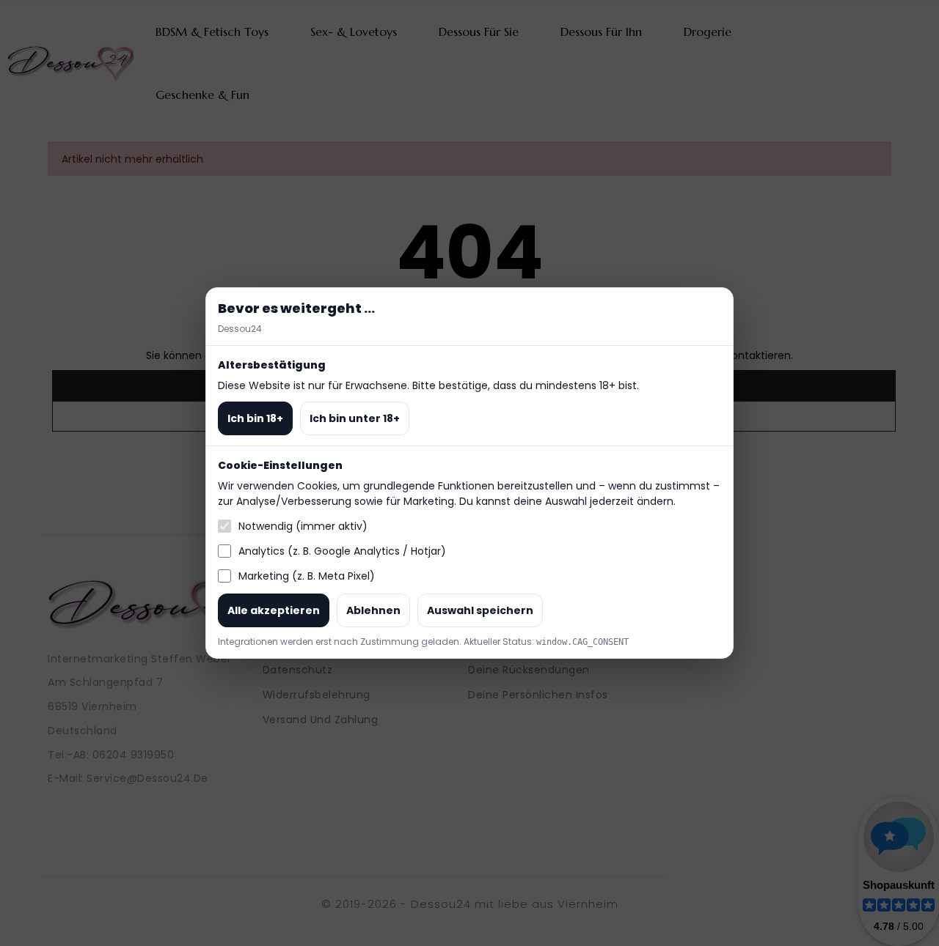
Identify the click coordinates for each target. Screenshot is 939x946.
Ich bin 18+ (255, 418)
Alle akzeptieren (273, 610)
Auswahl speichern (480, 610)
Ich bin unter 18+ (355, 418)
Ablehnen (373, 610)
